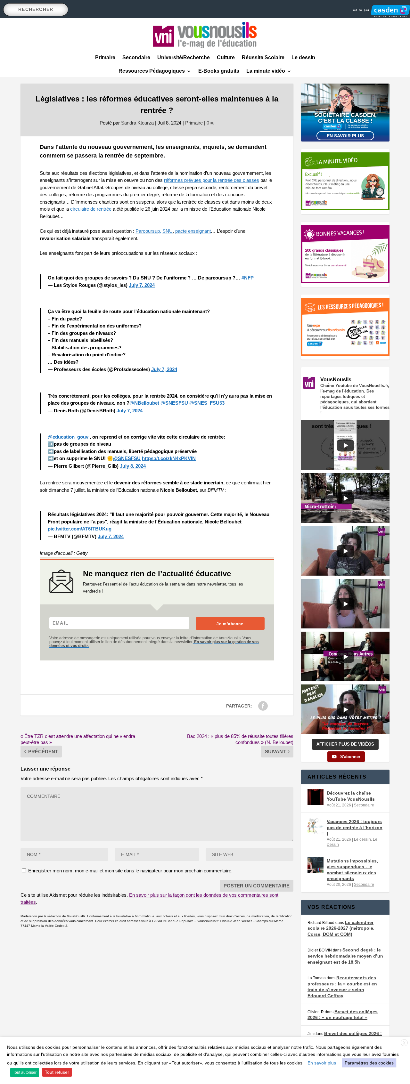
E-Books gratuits (218, 71)
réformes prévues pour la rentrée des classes (211, 180)
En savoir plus (345, 135)
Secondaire (136, 57)
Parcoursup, (148, 231)
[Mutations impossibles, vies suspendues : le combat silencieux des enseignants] (316, 865)
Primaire (105, 57)
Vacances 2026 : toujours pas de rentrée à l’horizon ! (354, 827)
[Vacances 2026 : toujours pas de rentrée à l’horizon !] (316, 826)
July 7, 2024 (142, 285)
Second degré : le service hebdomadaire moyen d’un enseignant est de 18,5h (345, 955)
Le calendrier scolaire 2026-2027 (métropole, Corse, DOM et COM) (341, 928)
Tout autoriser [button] (25, 1072)
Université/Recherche (183, 57)
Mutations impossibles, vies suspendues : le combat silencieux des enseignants (352, 869)
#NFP (248, 277)
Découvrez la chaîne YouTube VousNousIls (351, 795)
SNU (167, 231)
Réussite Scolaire (263, 57)
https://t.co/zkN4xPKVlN (169, 458)
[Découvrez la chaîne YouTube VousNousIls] (316, 797)
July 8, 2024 (133, 466)
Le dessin (303, 57)
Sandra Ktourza (137, 122)
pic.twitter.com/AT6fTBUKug (79, 528)
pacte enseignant (193, 231)
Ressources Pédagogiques (152, 71)
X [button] (404, 1043)
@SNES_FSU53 (207, 403)
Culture (226, 57)
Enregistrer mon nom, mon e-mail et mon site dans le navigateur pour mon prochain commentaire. (130, 870)
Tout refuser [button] (57, 1072)
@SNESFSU (174, 403)
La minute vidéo (265, 71)
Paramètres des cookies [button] (369, 1062)
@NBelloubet (144, 403)
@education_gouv (68, 437)
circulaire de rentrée (90, 209)
